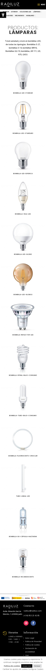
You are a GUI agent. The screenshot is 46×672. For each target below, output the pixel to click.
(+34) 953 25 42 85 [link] (32, 615)
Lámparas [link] (36, 12)
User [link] (27, 655)
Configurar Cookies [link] (35, 669)
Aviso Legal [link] (29, 638)
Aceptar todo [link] (27, 666)
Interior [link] (6, 12)
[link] (3, 15)
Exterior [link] (14, 12)
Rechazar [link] (37, 666)
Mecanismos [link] (19, 16)
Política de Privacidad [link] (33, 641)
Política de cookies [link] (12, 666)
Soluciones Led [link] (25, 12)
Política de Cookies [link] (32, 645)
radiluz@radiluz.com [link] (33, 611)
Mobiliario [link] (30, 16)
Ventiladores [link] (8, 16)
